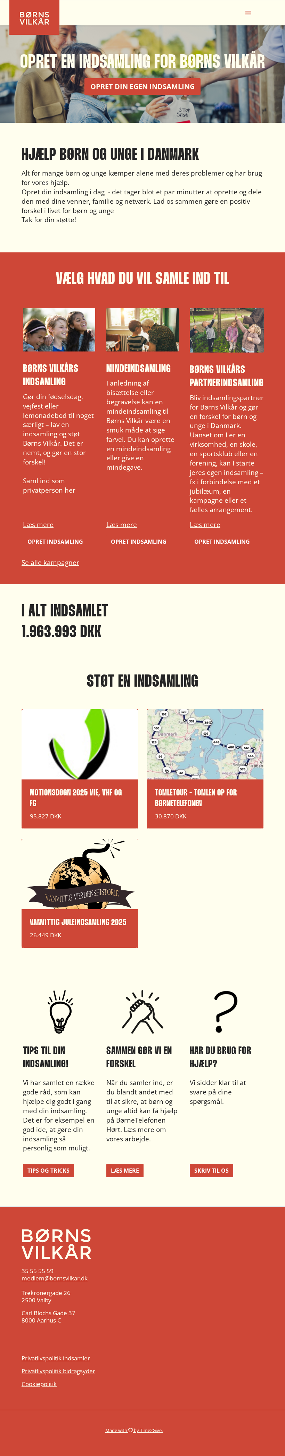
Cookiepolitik (39, 1384)
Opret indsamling (55, 541)
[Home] (142, 1244)
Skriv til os (211, 1170)
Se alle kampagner (50, 562)
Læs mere (38, 524)
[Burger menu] (248, 13)
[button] (59, 428)
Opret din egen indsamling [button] (142, 86)
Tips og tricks (48, 1170)
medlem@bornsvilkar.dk (55, 1278)
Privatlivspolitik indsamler (56, 1358)
